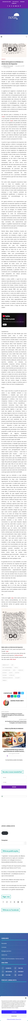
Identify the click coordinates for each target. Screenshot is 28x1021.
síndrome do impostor (7, 677)
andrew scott (5, 665)
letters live (11, 675)
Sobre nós (14, 3)
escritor (17, 672)
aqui (3, 116)
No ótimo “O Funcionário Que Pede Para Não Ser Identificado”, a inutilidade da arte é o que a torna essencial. (13, 874)
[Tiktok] (20, 6)
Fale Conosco (15, 1)
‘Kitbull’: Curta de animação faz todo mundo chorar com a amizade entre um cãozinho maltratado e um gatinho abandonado (13, 887)
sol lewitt (17, 677)
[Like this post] (15, 693)
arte (12, 665)
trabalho (4, 680)
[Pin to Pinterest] (8, 696)
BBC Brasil (13, 659)
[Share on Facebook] (19, 693)
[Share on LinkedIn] (12, 696)
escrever (4, 672)
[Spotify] (18, 6)
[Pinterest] (13, 6)
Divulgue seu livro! (6, 1)
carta (14, 670)
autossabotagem (6, 670)
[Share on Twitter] (22, 693)
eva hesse (4, 675)
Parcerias (22, 1)
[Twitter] (9, 6)
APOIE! (4, 833)
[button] (26, 998)
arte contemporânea (7, 667)
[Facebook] (7, 6)
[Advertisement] (14, 26)
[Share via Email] (18, 696)
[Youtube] (15, 6)
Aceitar (14, 1012)
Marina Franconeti (8, 66)
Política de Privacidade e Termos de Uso (12, 959)
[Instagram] (11, 6)
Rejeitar (14, 1016)
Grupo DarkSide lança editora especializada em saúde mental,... (14, 750)
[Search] (26, 37)
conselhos (20, 670)
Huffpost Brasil (18, 655)
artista (16, 667)
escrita (10, 672)
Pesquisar (4, 840)
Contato (3, 947)
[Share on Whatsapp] (15, 696)
